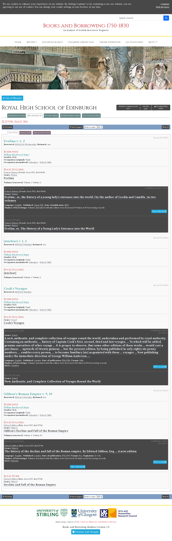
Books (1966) (51, 115)
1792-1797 (66, 456)
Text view (12, 133)
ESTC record (159, 367)
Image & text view (42, 133)
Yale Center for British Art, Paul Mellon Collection (96, 522)
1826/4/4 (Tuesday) (23, 397)
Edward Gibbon (11, 425)
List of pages (76, 127)
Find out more (162, 7)
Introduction (16, 115)
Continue (165, 4)
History (14, 428)
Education (33, 162)
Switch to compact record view (128, 107)
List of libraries (13, 98)
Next (165, 127)
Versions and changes (87, 532)
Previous (8, 127)
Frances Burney (11, 172)
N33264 (14, 461)
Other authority (158, 211)
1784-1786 (66, 360)
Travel (14, 320)
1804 (67, 205)
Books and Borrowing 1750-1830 (86, 25)
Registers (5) (35, 115)
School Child (45, 162)
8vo (80, 456)
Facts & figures (91, 115)
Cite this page (146, 107)
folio (82, 360)
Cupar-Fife (39, 205)
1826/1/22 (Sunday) (23, 292)
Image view (25, 133)
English (18, 205)
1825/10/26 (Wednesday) (25, 144)
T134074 (15, 366)
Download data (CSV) (161, 107)
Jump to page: (90, 127)
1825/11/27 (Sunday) (23, 245)
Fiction (14, 175)
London (37, 360)
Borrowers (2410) (70, 115)
